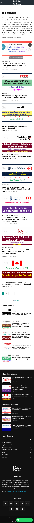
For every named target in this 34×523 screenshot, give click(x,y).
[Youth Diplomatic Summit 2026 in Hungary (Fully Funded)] (6, 357)
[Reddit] (27, 503)
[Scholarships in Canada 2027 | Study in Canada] (6, 380)
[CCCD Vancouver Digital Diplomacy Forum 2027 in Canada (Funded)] (17, 82)
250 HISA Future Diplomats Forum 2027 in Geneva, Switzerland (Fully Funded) (20, 325)
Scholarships (6, 123)
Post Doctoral (6, 61)
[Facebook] (5, 503)
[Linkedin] (16, 503)
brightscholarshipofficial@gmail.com (17, 491)
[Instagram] (11, 503)
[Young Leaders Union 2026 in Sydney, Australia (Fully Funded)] (6, 419)
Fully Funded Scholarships (19, 332)
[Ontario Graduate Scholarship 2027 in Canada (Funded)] (17, 113)
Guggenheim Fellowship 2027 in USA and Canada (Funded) (21, 313)
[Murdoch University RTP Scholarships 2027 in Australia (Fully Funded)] (6, 427)
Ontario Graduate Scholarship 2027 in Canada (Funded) (16, 127)
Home (3, 9)
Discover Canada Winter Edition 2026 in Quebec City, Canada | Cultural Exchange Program (17, 252)
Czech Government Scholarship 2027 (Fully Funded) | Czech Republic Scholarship (21, 347)
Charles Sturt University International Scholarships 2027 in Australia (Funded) (21, 409)
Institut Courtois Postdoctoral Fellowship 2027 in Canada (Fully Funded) (14, 65)
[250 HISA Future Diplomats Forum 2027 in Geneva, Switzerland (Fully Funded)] (6, 324)
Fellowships (5, 184)
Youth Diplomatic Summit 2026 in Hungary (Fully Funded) (21, 358)
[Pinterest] (22, 503)
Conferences (5, 93)
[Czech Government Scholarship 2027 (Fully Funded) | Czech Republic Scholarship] (6, 346)
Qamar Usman (5, 100)
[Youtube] (22, 509)
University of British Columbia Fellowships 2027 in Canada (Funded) (16, 188)
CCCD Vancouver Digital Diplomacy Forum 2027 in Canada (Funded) (15, 97)
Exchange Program (7, 247)
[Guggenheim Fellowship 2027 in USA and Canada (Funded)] (6, 313)
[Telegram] (11, 509)
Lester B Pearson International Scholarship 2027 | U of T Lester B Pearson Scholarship (14, 219)
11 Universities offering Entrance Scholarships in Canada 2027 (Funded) (16, 283)
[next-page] (13, 293)
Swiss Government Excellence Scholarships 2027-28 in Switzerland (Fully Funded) (21, 336)
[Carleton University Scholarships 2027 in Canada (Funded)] (17, 143)
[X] (17, 509)
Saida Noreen (5, 69)
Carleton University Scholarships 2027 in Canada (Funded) (16, 157)
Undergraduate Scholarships (10, 154)
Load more (16, 365)
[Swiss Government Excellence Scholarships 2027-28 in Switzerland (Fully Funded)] (6, 335)
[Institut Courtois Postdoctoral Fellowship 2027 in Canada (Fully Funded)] (17, 50)
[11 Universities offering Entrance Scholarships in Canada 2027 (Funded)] (17, 269)
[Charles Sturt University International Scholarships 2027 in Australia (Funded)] (6, 410)
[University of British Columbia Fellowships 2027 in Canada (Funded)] (17, 173)
